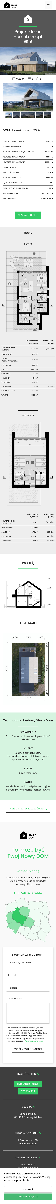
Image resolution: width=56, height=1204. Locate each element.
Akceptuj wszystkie (28, 1196)
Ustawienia (28, 1189)
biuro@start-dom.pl (28, 1083)
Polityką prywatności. (34, 1041)
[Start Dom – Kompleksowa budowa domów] (10, 5)
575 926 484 (28, 1091)
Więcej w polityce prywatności (27, 1178)
